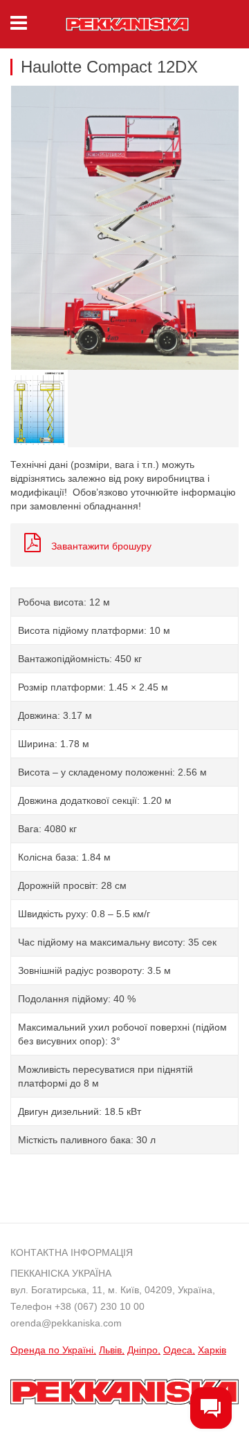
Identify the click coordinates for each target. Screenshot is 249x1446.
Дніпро (142, 1349)
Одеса (177, 1349)
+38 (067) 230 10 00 (100, 1306)
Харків (212, 1349)
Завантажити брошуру (101, 546)
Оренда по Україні (51, 1349)
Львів (110, 1349)
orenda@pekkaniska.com (66, 1322)
